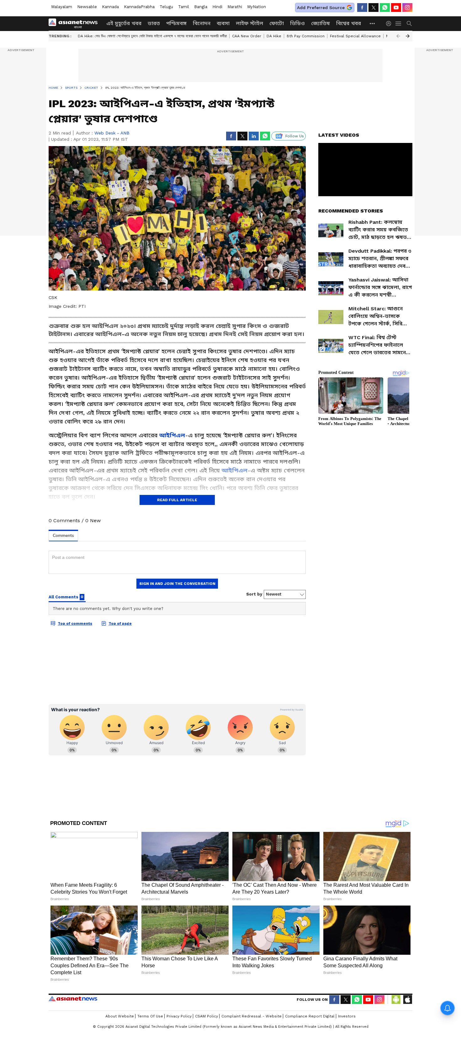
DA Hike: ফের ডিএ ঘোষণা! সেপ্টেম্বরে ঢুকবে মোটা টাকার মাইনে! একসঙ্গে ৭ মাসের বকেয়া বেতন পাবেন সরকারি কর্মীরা (152, 36)
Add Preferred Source (321, 7)
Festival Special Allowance (355, 36)
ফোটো (276, 23)
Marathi (234, 6)
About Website (119, 1016)
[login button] (390, 23)
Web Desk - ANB (112, 132)
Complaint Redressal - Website (251, 1016)
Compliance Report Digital (310, 1016)
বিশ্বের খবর (348, 23)
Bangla (200, 6)
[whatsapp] (385, 7)
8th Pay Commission (306, 36)
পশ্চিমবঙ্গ (176, 23)
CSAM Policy (206, 1016)
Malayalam (61, 6)
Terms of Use (150, 1016)
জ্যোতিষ (320, 23)
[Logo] (75, 23)
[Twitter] (373, 7)
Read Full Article (177, 500)
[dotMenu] (372, 23)
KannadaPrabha (139, 6)
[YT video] (396, 7)
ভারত (154, 23)
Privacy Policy (179, 1016)
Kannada (110, 6)
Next (407, 36)
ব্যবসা (223, 23)
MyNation (256, 6)
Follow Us (294, 136)
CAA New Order (246, 36)
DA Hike (274, 36)
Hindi (217, 6)
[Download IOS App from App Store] (407, 999)
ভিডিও (297, 23)
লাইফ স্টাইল (249, 23)
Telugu (166, 6)
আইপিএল (172, 435)
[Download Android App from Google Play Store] (396, 999)
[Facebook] (362, 7)
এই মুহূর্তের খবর (123, 23)
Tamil (183, 6)
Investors (347, 1016)
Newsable (87, 6)
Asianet (73, 998)
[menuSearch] (409, 23)
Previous (398, 36)
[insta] (407, 7)
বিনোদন (201, 23)
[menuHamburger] (398, 23)
